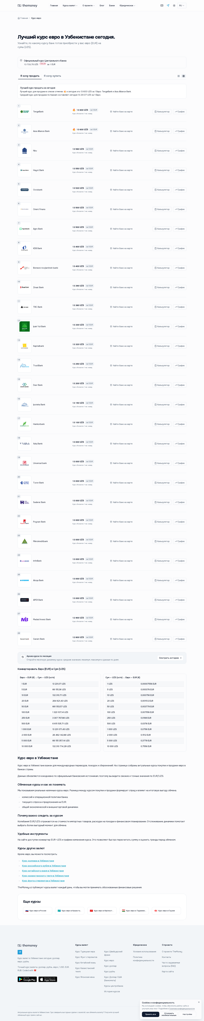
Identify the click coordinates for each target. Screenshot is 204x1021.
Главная (54, 5)
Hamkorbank (39, 424)
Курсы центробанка (113, 986)
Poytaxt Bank (39, 522)
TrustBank (38, 365)
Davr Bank (37, 385)
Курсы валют (69, 5)
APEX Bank (38, 600)
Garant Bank (39, 639)
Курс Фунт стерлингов (86, 957)
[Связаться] (162, 5)
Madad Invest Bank (42, 619)
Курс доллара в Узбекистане (38, 860)
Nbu (35, 150)
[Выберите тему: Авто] (174, 5)
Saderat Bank (39, 502)
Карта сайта (168, 971)
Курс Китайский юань (85, 962)
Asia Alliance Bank (41, 131)
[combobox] (181, 5)
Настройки (187, 1014)
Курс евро (109, 960)
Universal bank (40, 463)
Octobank (37, 190)
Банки (112, 5)
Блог (102, 5)
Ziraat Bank (38, 287)
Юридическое (126, 5)
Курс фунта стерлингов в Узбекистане (43, 880)
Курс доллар (110, 966)
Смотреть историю (169, 658)
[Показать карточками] (178, 76)
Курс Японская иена (85, 977)
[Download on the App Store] (48, 979)
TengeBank (38, 111)
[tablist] (102, 76)
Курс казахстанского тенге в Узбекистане (45, 875)
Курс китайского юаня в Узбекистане (43, 870)
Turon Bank (38, 482)
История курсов (112, 991)
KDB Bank (37, 248)
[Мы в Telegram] (168, 5)
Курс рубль (109, 971)
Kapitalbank (38, 346)
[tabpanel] (102, 417)
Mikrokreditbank (40, 541)
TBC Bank (37, 307)
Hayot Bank (38, 170)
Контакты (166, 957)
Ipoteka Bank (39, 404)
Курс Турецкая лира (85, 951)
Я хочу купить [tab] (52, 75)
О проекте (88, 5)
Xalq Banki (37, 443)
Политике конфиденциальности (182, 1009)
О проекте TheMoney (172, 951)
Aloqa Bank (38, 580)
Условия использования (144, 951)
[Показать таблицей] (183, 76)
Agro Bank (38, 229)
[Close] (199, 1002)
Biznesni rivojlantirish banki (45, 268)
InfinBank (37, 561)
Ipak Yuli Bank (39, 326)
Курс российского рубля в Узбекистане (44, 865)
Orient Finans (39, 209)
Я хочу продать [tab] (29, 75)
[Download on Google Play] (27, 979)
